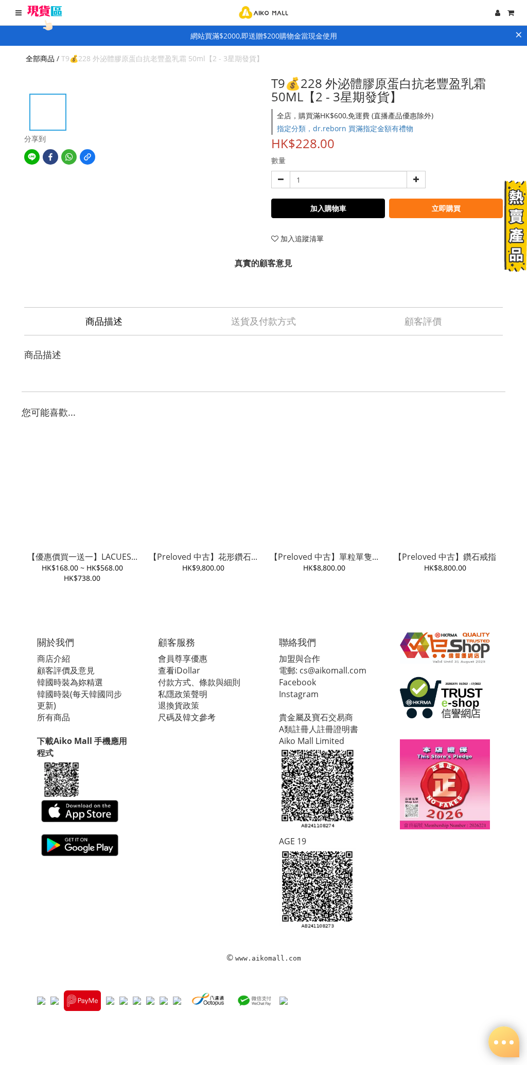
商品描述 (103, 321)
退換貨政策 (178, 705)
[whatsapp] (69, 157)
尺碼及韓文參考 (187, 717)
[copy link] (87, 157)
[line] (32, 157)
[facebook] (50, 157)
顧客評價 (423, 321)
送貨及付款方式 (263, 321)
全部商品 (40, 58)
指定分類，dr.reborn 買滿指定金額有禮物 (345, 128)
